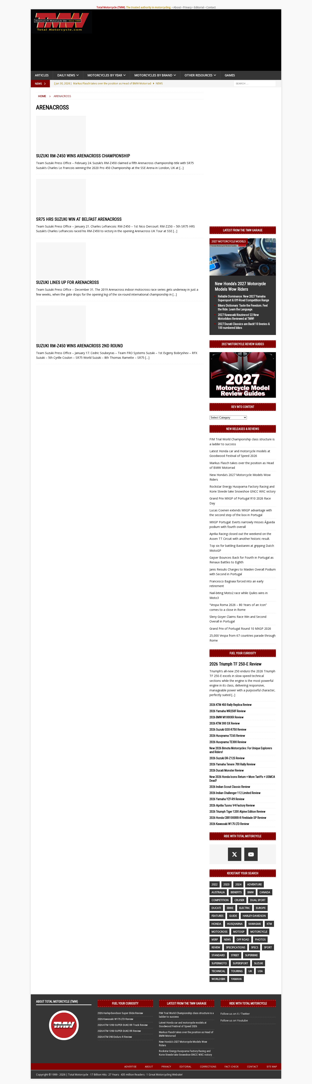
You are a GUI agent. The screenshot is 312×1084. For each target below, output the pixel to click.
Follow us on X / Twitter (235, 1014)
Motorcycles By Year (104, 75)
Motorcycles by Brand (153, 75)
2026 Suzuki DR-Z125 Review (227, 758)
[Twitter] (234, 854)
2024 (238, 884)
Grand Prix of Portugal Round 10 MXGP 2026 (240, 628)
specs (254, 947)
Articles (42, 75)
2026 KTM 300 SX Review (224, 723)
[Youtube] (251, 854)
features (217, 916)
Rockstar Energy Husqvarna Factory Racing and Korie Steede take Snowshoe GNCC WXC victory (185, 1052)
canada (265, 892)
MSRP (215, 939)
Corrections (208, 1066)
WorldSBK (218, 979)
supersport (240, 963)
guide (233, 916)
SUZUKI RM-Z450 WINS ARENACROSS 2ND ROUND (79, 345)
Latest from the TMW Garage (243, 230)
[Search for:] (254, 83)
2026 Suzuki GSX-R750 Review (227, 729)
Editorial (199, 7)
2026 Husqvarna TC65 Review (227, 735)
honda (216, 924)
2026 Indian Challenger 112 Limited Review (234, 793)
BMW (250, 892)
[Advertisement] (188, 41)
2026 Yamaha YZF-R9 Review (226, 799)
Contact (211, 7)
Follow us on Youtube (234, 1020)
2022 (215, 884)
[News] (61, 134)
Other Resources (198, 75)
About (177, 7)
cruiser (239, 900)
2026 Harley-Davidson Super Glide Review (120, 1013)
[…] (181, 168)
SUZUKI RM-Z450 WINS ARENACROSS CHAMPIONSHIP (83, 155)
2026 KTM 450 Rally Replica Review (230, 704)
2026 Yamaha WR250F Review (227, 711)
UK (250, 971)
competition (220, 900)
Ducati (216, 908)
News (227, 939)
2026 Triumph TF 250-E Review (235, 664)
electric (244, 908)
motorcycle (258, 931)
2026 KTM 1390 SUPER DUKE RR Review (119, 1030)
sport (268, 947)
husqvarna (235, 924)
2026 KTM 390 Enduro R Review (115, 1036)
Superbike (251, 955)
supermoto (219, 963)
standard (218, 955)
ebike (230, 908)
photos (260, 939)
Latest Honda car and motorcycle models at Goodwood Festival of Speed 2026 (183, 1024)
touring (237, 971)
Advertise (130, 1066)
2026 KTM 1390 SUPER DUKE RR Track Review (123, 1025)
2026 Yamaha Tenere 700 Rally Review (232, 764)
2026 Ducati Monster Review (226, 770)
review (216, 947)
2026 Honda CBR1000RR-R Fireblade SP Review (237, 817)
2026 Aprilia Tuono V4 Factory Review (232, 805)
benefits (236, 892)
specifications (235, 947)
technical (218, 971)
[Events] (61, 261)
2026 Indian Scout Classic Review (229, 786)
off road (243, 939)
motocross (219, 931)
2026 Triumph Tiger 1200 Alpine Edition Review (237, 811)
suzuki (258, 963)
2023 (226, 884)
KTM (269, 924)
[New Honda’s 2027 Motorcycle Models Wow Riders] (242, 273)
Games (230, 75)
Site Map (272, 1066)
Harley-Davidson (254, 916)
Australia (218, 892)
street (235, 955)
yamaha (236, 979)
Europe (261, 908)
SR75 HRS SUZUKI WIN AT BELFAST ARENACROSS (79, 219)
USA (260, 971)
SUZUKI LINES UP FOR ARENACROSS (67, 282)
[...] (233, 695)
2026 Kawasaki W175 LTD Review (229, 824)
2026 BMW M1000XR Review (226, 717)
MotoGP (239, 931)
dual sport (258, 900)
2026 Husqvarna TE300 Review (227, 742)
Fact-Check (232, 1066)
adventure (254, 884)
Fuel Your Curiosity (243, 653)
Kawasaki (255, 924)
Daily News (66, 75)
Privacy (187, 7)
